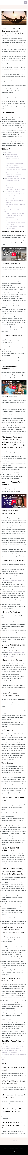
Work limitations (9, 185)
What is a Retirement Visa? (10, 154)
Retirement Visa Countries (12, 156)
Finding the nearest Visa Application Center (16, 172)
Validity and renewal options (12, 180)
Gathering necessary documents (13, 174)
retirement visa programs (8, 656)
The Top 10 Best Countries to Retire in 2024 (11, 1048)
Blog (14, 1151)
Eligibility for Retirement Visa (12, 158)
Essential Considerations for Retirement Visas (14, 178)
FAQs (5, 211)
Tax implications (9, 187)
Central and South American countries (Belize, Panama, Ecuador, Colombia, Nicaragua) (14, 200)
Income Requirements (11, 161)
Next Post (14, 1143)
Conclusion (6, 207)
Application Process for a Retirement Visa (13, 171)
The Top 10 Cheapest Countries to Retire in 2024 (13, 1046)
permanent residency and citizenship (15, 652)
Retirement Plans (6, 35)
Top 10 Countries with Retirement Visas (13, 191)
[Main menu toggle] (25, 2)
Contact (19, 1151)
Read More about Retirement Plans (12, 209)
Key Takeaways (7, 152)
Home (8, 1151)
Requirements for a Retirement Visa (12, 160)
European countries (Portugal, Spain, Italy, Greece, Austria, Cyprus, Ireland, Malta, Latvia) (15, 195)
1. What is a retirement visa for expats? (15, 213)
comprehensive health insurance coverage (12, 580)
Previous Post (14, 1140)
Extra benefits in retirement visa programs (15, 189)
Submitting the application (12, 176)
